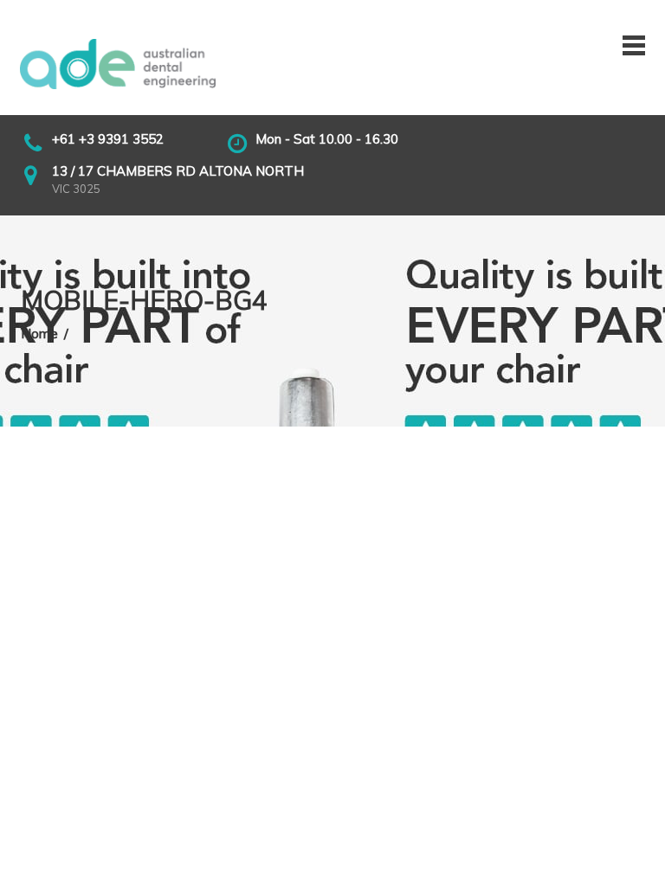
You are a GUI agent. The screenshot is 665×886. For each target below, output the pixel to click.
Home (39, 333)
